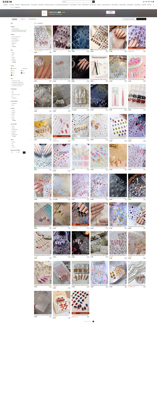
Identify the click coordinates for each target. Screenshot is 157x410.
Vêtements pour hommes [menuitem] (49, 4)
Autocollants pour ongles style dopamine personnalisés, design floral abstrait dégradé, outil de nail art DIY (80, 315)
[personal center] (144, 1)
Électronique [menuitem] (149, 4)
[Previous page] (92, 321)
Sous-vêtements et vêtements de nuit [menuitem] (62, 4)
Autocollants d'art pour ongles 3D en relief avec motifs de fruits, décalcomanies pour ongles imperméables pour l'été (99, 285)
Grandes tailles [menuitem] (41, 4)
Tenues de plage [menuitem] (34, 4)
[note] (137, 48)
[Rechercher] (93, 2)
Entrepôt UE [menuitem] (17, 4)
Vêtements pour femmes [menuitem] (25, 4)
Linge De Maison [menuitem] (137, 4)
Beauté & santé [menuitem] (93, 4)
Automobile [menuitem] (144, 4)
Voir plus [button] (14, 46)
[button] (151, 1)
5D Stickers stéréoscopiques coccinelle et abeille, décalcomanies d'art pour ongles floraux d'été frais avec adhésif (99, 197)
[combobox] (39, 23)
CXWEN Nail (52, 12)
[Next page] (94, 321)
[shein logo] (7, 1)
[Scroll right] (153, 4)
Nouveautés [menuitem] (11, 4)
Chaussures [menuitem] (99, 4)
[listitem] (52, 14)
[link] (146, 1)
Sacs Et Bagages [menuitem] (130, 4)
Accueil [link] (12, 7)
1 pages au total (87, 321)
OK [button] (24, 152)
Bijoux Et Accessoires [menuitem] (106, 4)
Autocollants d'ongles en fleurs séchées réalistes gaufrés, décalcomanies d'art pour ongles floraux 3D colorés (62, 197)
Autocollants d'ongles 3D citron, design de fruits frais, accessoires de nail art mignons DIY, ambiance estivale (118, 167)
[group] (21, 28)
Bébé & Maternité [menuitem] (85, 4)
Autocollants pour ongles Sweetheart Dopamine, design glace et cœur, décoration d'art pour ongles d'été (80, 197)
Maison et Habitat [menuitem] (114, 4)
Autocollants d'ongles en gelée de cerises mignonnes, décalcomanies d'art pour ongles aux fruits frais (137, 167)
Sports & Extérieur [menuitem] (73, 4)
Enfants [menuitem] (79, 4)
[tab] (14, 19)
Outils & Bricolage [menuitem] (122, 4)
